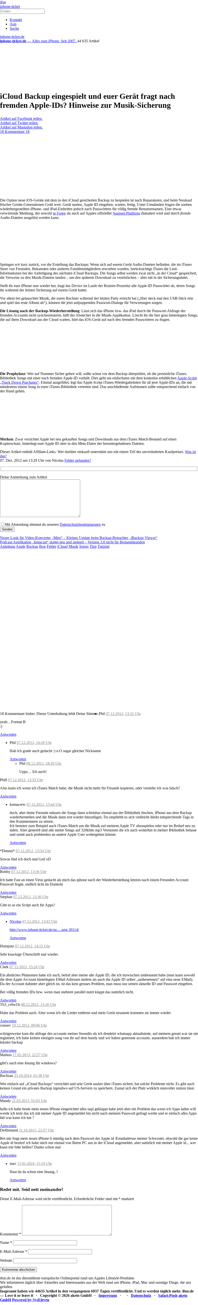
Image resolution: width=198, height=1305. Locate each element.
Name (6, 1242)
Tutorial (103, 546)
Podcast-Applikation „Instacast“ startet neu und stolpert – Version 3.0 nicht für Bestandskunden (72, 542)
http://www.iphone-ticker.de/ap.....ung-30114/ (44, 930)
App (13, 24)
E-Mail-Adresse (13, 1251)
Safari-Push (167, 1295)
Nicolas (15, 921)
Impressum (108, 1295)
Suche (14, 28)
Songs (84, 546)
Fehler (51, 546)
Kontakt (16, 20)
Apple (20, 546)
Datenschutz (141, 1295)
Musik (73, 546)
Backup (32, 546)
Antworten (8, 734)
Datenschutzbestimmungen (80, 524)
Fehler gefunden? (77, 460)
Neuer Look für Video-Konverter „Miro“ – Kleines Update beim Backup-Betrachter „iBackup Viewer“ (78, 538)
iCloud (62, 546)
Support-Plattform (126, 213)
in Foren (59, 213)
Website (6, 1260)
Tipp (93, 546)
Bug (42, 546)
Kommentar (10, 1234)
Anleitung (7, 546)
